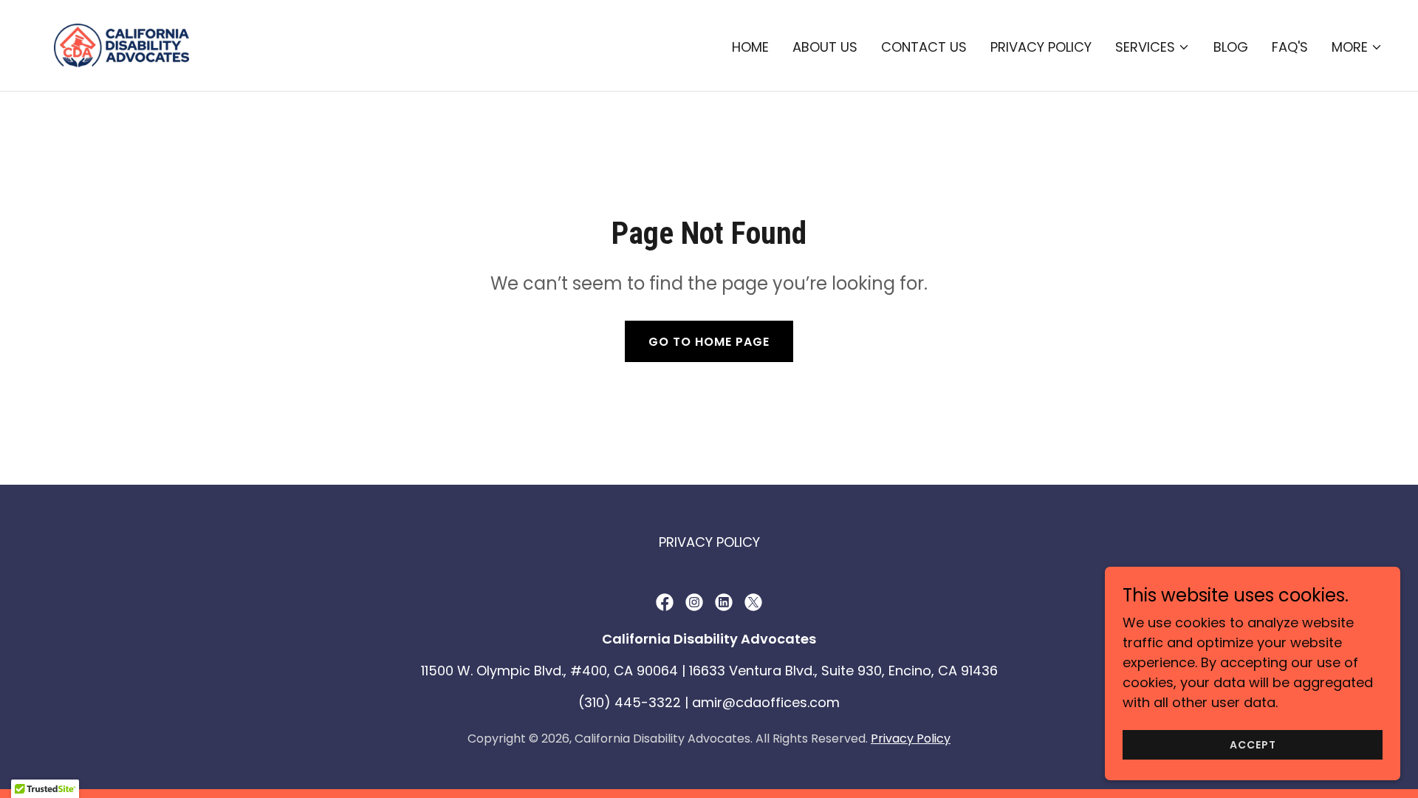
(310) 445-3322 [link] (629, 702)
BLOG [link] (1230, 47)
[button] (1152, 47)
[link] (121, 44)
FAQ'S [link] (1290, 47)
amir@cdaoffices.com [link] (766, 702)
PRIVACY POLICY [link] (1041, 47)
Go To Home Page (709, 341)
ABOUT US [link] (824, 47)
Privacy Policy (911, 738)
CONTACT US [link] (924, 47)
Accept (1253, 744)
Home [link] (750, 47)
